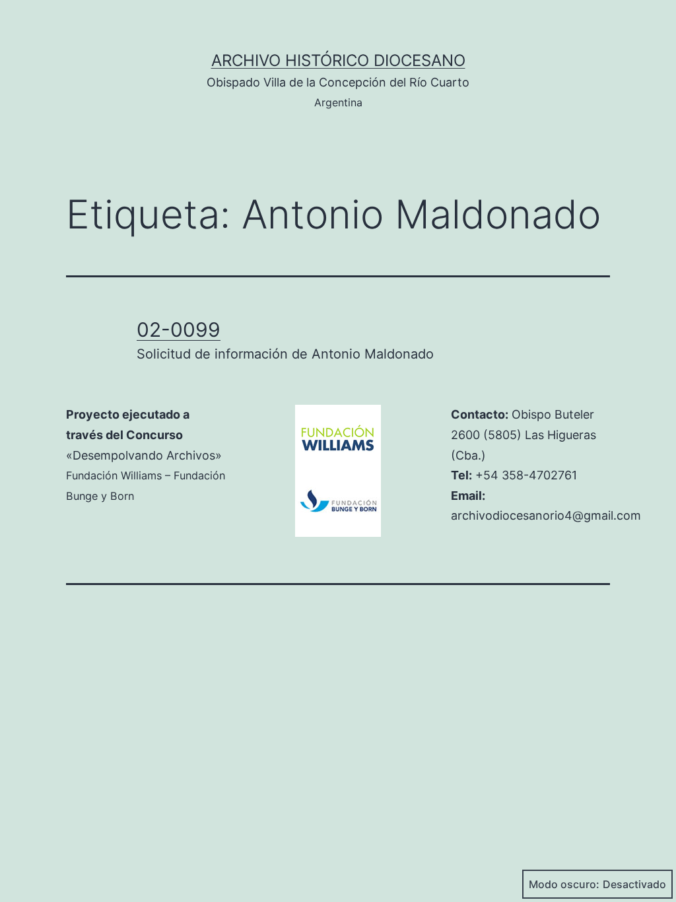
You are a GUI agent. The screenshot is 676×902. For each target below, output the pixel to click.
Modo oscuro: (564, 884)
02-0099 (178, 329)
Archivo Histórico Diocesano (338, 60)
